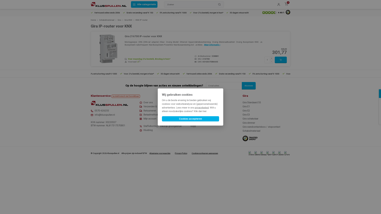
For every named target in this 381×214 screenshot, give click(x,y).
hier (205, 111)
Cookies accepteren (190, 118)
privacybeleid (202, 107)
